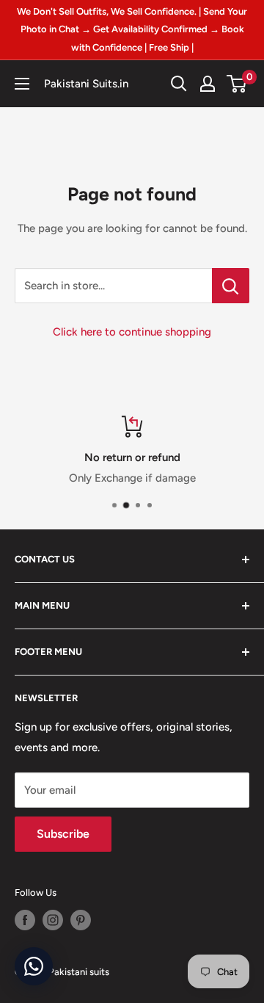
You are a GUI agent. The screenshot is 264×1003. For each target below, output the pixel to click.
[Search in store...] (230, 285)
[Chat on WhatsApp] (34, 966)
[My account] (207, 84)
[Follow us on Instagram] (53, 920)
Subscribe (63, 834)
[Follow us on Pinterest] (80, 920)
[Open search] (179, 84)
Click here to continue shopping (132, 331)
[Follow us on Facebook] (25, 920)
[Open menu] (22, 84)
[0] (237, 84)
